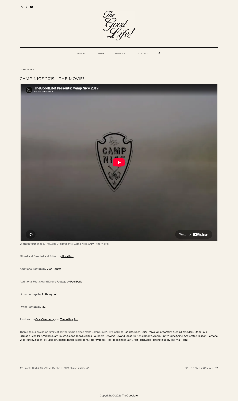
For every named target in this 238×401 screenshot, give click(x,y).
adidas (129, 331)
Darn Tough (59, 335)
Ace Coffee (190, 335)
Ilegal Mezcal (66, 339)
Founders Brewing (104, 335)
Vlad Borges (54, 268)
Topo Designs (84, 335)
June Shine (176, 335)
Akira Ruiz (67, 256)
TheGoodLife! (130, 395)
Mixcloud (27, 8)
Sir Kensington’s (142, 335)
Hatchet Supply (161, 339)
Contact (143, 53)
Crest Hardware (141, 339)
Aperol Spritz (161, 335)
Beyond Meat (124, 335)
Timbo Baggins (69, 319)
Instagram (22, 8)
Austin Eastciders (183, 331)
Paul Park (76, 281)
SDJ (44, 306)
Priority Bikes (97, 339)
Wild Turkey (27, 339)
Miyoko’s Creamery (160, 331)
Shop (101, 53)
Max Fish (181, 339)
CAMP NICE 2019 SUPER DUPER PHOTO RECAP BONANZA (57, 368)
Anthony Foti (49, 294)
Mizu (144, 331)
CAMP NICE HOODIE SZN (199, 368)
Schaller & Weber (41, 335)
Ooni (198, 331)
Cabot (71, 335)
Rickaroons (81, 339)
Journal (121, 53)
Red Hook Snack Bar (118, 339)
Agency (82, 53)
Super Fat (41, 339)
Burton (202, 335)
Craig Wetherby (45, 319)
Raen (137, 331)
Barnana (213, 335)
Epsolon (52, 339)
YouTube (31, 8)
